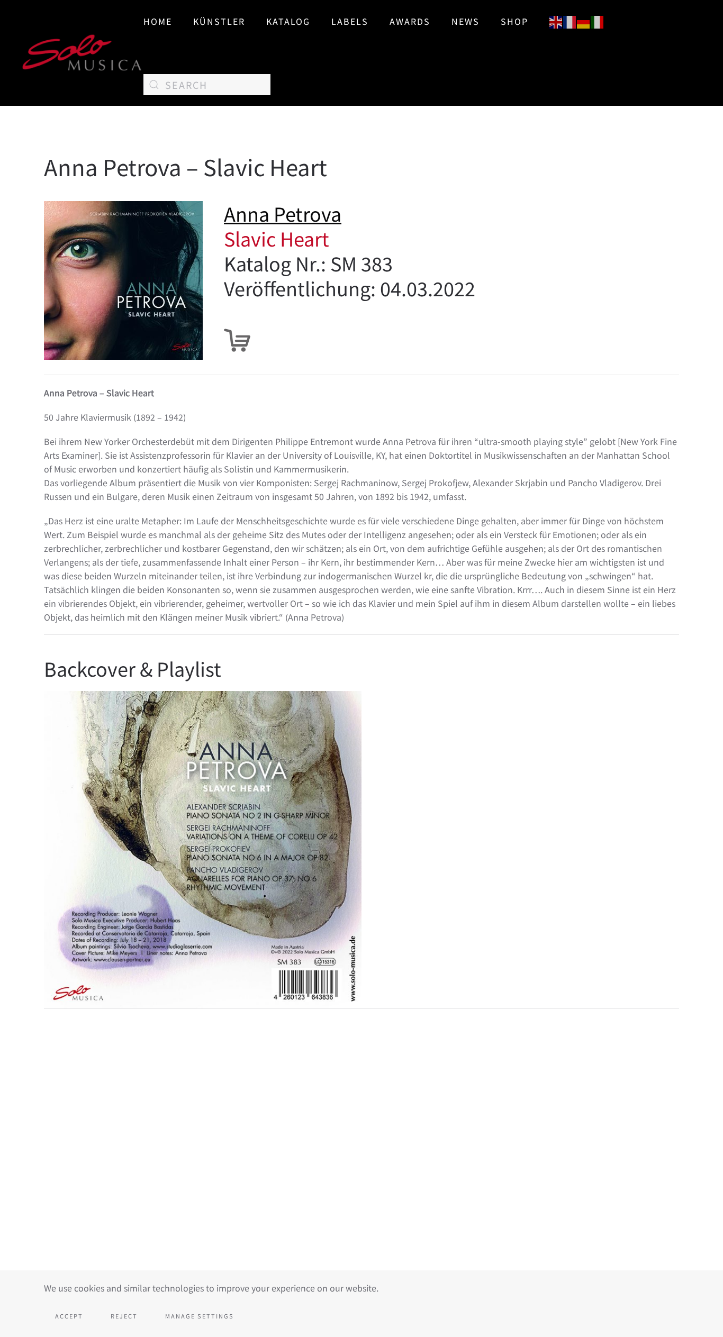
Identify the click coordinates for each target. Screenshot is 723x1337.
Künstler (219, 21)
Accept (69, 1316)
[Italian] (597, 21)
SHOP (514, 21)
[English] (556, 21)
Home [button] (157, 21)
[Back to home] (82, 53)
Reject (124, 1316)
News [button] (465, 21)
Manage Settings (199, 1316)
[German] (584, 21)
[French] (570, 21)
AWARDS (410, 21)
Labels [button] (349, 21)
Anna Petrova (282, 213)
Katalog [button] (288, 21)
